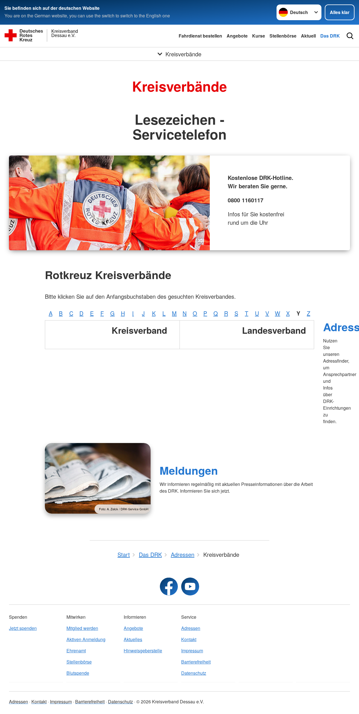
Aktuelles (133, 639)
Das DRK (330, 36)
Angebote (237, 36)
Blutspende (77, 673)
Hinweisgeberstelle (143, 650)
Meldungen (189, 470)
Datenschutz (193, 673)
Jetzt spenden (23, 628)
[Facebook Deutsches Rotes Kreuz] (169, 586)
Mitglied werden (82, 628)
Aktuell (308, 36)
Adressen (190, 628)
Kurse (258, 36)
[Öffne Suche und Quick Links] (350, 35)
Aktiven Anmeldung (85, 639)
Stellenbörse (283, 36)
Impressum (192, 650)
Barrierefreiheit (196, 662)
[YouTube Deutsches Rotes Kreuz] (190, 586)
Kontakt (188, 639)
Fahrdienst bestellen (200, 36)
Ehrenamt (76, 650)
